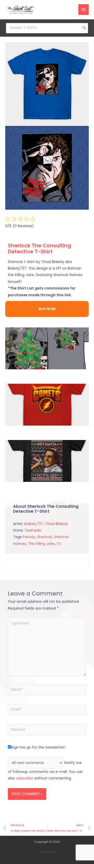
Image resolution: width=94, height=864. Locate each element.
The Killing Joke (41, 543)
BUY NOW (47, 308)
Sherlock (44, 536)
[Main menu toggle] (83, 9)
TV (58, 543)
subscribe (24, 778)
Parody (29, 536)
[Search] (84, 28)
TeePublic (33, 530)
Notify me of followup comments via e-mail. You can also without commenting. (45, 770)
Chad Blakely (56, 523)
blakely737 (33, 523)
